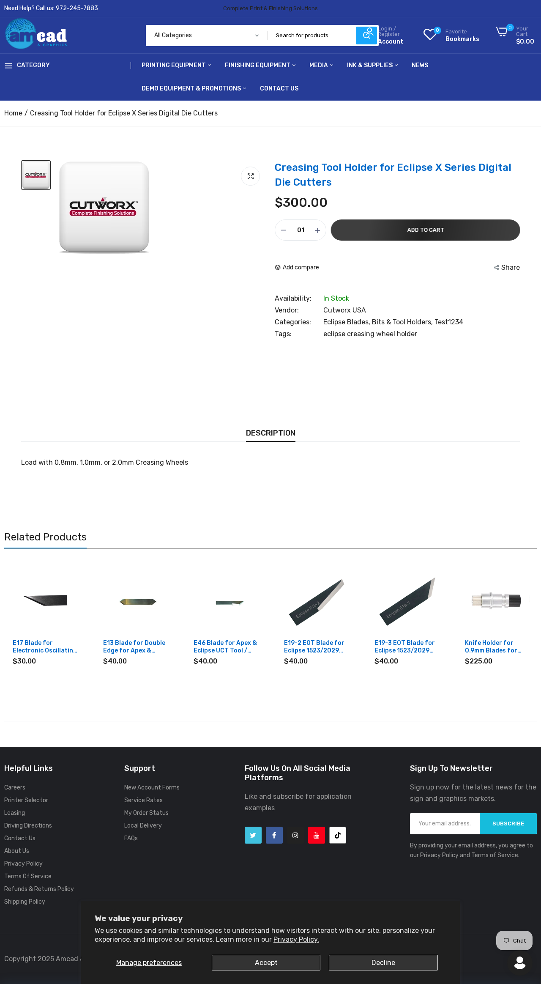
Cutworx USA (344, 310)
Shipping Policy (24, 901)
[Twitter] (253, 835)
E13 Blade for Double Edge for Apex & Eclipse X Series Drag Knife (134, 647)
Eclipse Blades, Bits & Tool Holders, (378, 322)
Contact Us (279, 88)
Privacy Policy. (296, 939)
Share (510, 267)
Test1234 (448, 322)
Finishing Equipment (258, 65)
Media (319, 65)
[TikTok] (337, 835)
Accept (266, 963)
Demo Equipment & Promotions (192, 88)
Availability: (293, 298)
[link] (70, 575)
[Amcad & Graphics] (36, 35)
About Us (16, 851)
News (420, 65)
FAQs (131, 838)
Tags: (283, 334)
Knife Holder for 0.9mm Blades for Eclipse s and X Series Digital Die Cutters (496, 647)
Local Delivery (143, 825)
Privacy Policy (23, 863)
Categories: (293, 322)
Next (515, 627)
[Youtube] (316, 835)
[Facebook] (274, 835)
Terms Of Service (28, 876)
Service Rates (143, 800)
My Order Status (146, 813)
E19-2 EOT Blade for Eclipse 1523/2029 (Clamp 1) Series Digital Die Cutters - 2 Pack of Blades (316, 647)
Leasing (14, 813)
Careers (14, 787)
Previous (25, 627)
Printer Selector (26, 800)
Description (270, 433)
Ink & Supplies (370, 65)
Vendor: (287, 310)
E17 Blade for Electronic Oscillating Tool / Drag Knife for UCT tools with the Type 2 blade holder (45, 647)
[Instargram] (295, 835)
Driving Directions (28, 825)
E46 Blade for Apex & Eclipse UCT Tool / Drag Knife (225, 647)
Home (13, 113)
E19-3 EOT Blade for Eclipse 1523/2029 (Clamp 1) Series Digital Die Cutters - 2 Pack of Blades (406, 647)
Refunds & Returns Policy (39, 889)
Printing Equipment (174, 65)
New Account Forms (152, 787)
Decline (383, 963)
